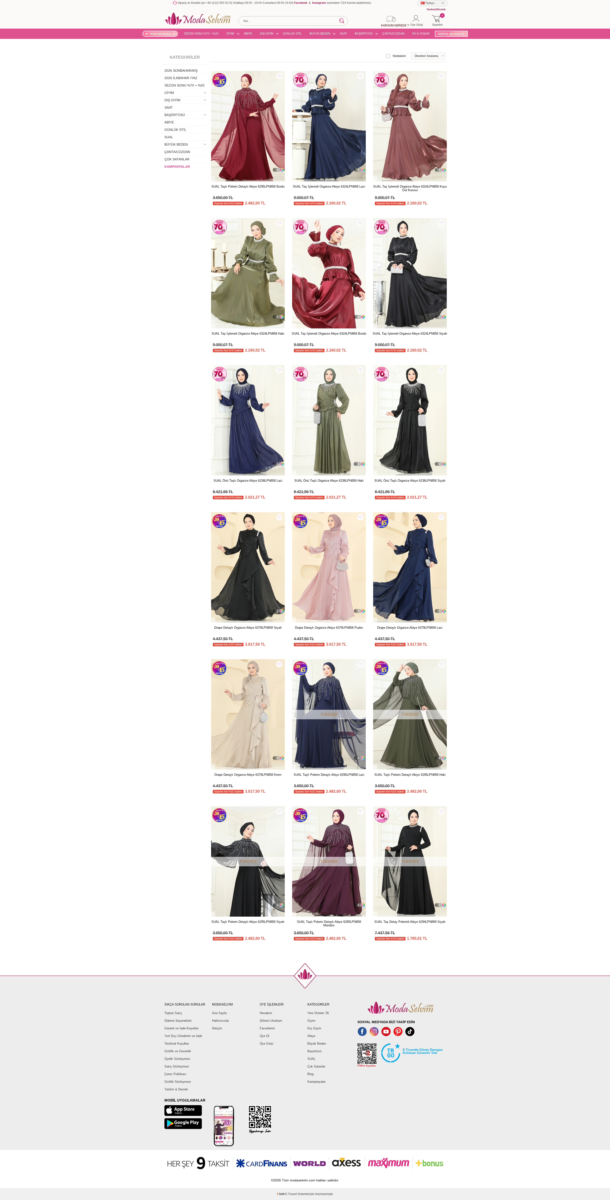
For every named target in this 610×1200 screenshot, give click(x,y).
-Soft (281, 1194)
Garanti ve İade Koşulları (181, 1028)
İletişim (217, 1028)
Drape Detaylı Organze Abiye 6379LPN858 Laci (409, 627)
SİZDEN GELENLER (451, 34)
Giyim (311, 1020)
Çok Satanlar (316, 1066)
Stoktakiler (399, 56)
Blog (310, 1074)
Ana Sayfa (219, 1013)
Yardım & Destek (176, 1089)
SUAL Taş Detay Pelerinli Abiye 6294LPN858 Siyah (409, 922)
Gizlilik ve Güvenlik (177, 1051)
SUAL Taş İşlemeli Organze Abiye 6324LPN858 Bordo (329, 333)
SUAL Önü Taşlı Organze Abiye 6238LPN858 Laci (248, 480)
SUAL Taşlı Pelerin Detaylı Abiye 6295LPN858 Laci (329, 774)
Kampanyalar (316, 1081)
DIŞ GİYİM (266, 33)
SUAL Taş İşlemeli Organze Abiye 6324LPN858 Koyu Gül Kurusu (410, 188)
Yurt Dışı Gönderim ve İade (183, 1036)
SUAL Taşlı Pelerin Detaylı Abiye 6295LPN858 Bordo (248, 186)
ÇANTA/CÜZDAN (393, 33)
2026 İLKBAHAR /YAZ (180, 78)
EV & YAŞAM (420, 33)
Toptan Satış (173, 1013)
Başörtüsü (314, 1051)
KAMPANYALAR (177, 167)
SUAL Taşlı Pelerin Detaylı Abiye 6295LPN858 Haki (410, 774)
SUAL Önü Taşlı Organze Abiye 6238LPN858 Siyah (409, 480)
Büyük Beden (316, 1043)
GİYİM (230, 33)
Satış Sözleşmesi (176, 1066)
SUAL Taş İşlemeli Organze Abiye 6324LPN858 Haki (248, 333)
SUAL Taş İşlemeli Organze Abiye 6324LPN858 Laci (329, 186)
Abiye (311, 1036)
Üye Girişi (266, 1043)
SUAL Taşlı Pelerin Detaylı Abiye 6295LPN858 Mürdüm (329, 923)
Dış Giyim (314, 1028)
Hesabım (266, 1013)
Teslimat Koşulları (176, 1043)
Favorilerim (267, 1028)
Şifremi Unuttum (271, 1020)
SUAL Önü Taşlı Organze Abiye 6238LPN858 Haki (329, 480)
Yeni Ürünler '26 (318, 1013)
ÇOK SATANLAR (176, 159)
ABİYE (248, 33)
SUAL (168, 137)
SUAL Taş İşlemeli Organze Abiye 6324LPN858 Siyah (410, 333)
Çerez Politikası (175, 1074)
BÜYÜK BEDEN (320, 33)
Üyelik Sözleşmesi (177, 1059)
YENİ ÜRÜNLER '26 (162, 34)
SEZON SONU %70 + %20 (201, 33)
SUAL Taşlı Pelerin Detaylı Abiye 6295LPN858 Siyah (247, 922)
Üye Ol (264, 1036)
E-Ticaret (291, 1194)
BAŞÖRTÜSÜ (364, 33)
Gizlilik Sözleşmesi (177, 1081)
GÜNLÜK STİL (292, 33)
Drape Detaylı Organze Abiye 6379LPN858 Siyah (248, 627)
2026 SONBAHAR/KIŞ (181, 70)
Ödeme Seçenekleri (178, 1020)
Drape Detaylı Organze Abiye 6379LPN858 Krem (247, 774)
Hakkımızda (220, 1020)
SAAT (343, 33)
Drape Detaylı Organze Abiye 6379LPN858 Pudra (329, 627)
